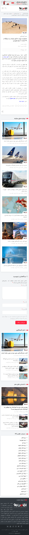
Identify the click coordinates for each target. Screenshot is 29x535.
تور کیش (23, 489)
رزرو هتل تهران (22, 448)
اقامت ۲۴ (16, 531)
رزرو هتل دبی (22, 463)
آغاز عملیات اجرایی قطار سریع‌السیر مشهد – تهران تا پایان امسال (15, 190)
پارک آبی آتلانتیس (21, 473)
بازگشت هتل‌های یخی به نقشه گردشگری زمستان (15, 265)
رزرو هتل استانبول (21, 466)
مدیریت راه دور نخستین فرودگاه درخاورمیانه (16, 165)
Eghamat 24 (17, 533)
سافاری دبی (23, 479)
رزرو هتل (23, 438)
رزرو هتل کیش (22, 450)
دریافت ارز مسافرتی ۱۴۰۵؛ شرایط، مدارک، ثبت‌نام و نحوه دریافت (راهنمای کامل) (10, 424)
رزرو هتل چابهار (22, 453)
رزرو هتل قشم (22, 461)
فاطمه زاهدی (23, 44)
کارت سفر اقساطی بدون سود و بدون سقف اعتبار (15, 141)
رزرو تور (24, 443)
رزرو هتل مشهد (22, 445)
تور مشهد (23, 491)
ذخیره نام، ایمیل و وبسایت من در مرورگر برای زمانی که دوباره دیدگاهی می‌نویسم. (14, 317)
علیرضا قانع (23, 143)
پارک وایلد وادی (22, 481)
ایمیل (23, 309)
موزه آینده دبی (22, 476)
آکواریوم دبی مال (21, 484)
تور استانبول (23, 494)
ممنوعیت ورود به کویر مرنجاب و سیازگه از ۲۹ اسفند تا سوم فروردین (15, 14)
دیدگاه (23, 285)
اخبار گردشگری (16, 13)
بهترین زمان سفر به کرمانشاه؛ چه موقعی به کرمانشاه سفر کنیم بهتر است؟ (16, 408)
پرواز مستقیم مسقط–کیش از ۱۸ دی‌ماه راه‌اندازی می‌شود (16, 216)
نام (24, 302)
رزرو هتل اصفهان (22, 456)
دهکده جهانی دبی (21, 486)
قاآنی (25, 168)
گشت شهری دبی (21, 471)
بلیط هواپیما (23, 440)
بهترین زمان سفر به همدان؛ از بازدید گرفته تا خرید (10, 416)
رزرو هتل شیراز (22, 458)
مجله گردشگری (25, 13)
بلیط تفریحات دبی (21, 468)
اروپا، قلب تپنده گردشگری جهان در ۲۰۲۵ (17, 241)
